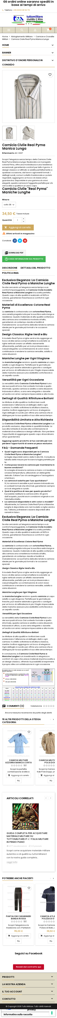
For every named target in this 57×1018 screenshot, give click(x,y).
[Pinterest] (25, 240)
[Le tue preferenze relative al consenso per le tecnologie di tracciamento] (52, 1013)
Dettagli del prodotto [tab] (35, 268)
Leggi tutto (12, 862)
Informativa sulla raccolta (18, 1014)
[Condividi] (15, 240)
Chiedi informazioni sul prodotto (24, 259)
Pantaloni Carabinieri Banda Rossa (18, 917)
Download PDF (14, 253)
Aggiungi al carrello (17, 227)
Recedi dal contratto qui (28, 966)
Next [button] (50, 798)
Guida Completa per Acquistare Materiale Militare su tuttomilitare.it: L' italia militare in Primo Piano (27, 837)
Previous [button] (46, 798)
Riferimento (8, 153)
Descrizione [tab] (9, 268)
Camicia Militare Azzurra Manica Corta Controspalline (18, 762)
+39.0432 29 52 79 (21, 10)
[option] (28, 835)
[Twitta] (20, 240)
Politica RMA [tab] (10, 273)
